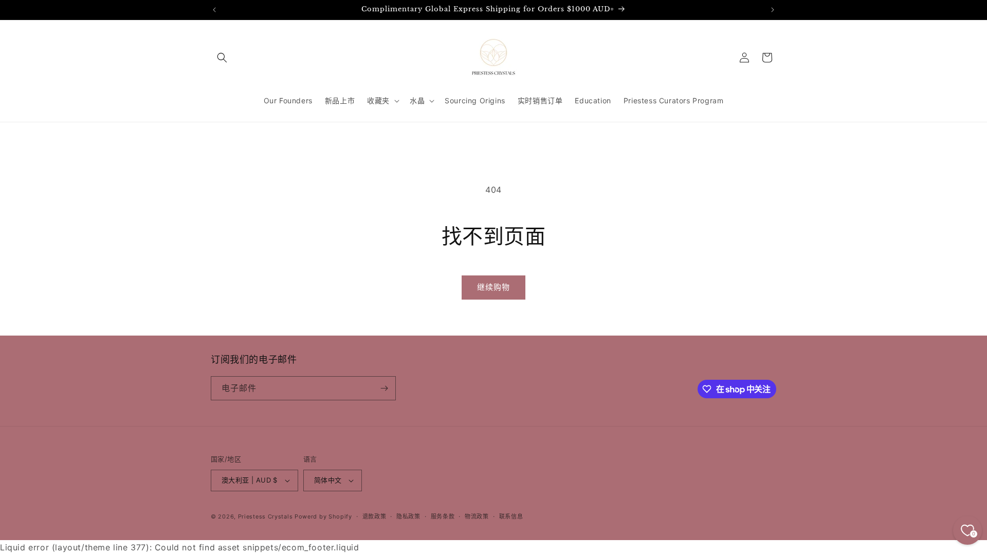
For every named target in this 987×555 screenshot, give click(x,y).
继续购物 (493, 287)
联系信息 (511, 516)
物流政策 (477, 516)
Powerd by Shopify (323, 516)
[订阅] (384, 388)
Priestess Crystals (265, 516)
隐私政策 (408, 516)
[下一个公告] (772, 10)
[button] (222, 57)
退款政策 (374, 516)
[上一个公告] (214, 10)
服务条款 (443, 516)
